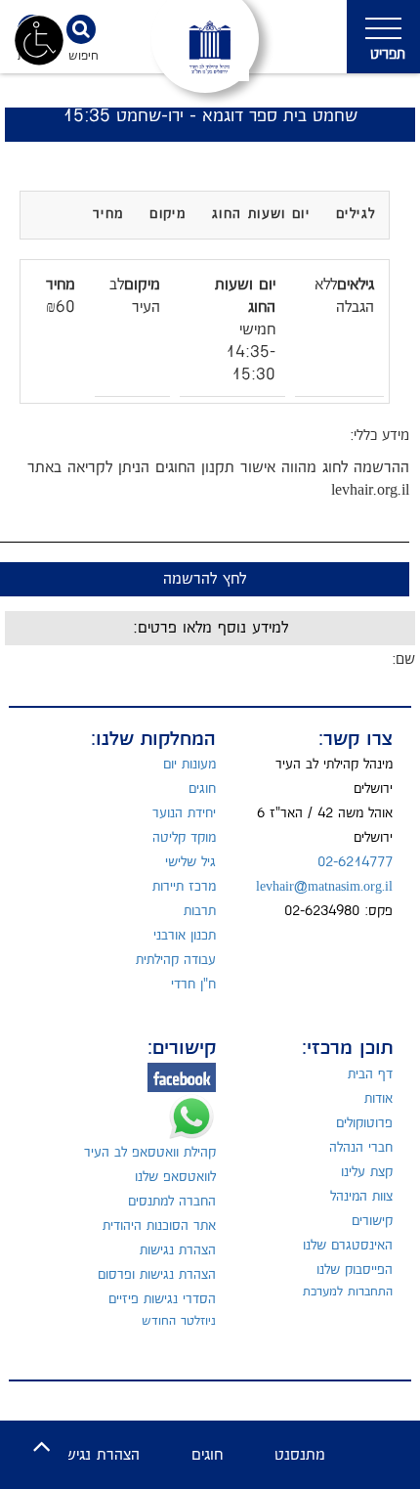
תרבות (200, 911)
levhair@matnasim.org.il (324, 887)
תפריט (387, 54)
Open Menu (383, 36)
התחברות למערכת (348, 1291)
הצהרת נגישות (178, 1250)
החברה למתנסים (172, 1201)
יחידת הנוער (184, 813)
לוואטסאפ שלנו (175, 1177)
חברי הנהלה (361, 1148)
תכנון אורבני (184, 935)
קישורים (372, 1221)
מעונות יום (189, 764)
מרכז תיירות (184, 887)
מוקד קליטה (184, 838)
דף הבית (370, 1074)
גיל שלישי (190, 862)
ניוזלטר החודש (179, 1321)
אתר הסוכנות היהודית (159, 1226)
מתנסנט (299, 1455)
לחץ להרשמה (204, 579)
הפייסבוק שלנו (354, 1270)
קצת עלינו (367, 1172)
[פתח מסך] (39, 39)
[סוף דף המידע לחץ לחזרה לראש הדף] (41, 1447)
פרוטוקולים (364, 1123)
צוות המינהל (361, 1196)
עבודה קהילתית (176, 960)
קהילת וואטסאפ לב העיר (150, 1153)
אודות (378, 1099)
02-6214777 (355, 862)
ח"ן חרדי (193, 984)
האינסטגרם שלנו (348, 1245)
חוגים (202, 789)
